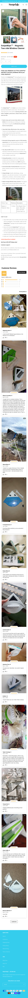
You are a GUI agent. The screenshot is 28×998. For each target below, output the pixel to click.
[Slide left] (1, 40)
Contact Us (5, 939)
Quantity (2, 58)
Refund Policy (6, 948)
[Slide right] (26, 40)
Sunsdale (15, 995)
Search (4, 936)
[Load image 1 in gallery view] (6, 39)
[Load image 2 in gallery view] (14, 39)
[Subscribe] (23, 984)
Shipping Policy (6, 942)
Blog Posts (5, 960)
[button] (1, 4)
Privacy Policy (6, 945)
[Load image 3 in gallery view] (21, 39)
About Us (5, 963)
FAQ (3, 966)
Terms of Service (6, 951)
